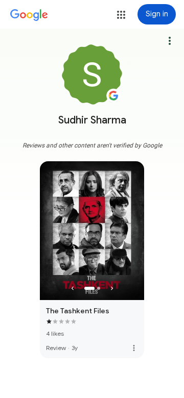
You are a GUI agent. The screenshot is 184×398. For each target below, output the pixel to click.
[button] (121, 15)
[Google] (29, 15)
